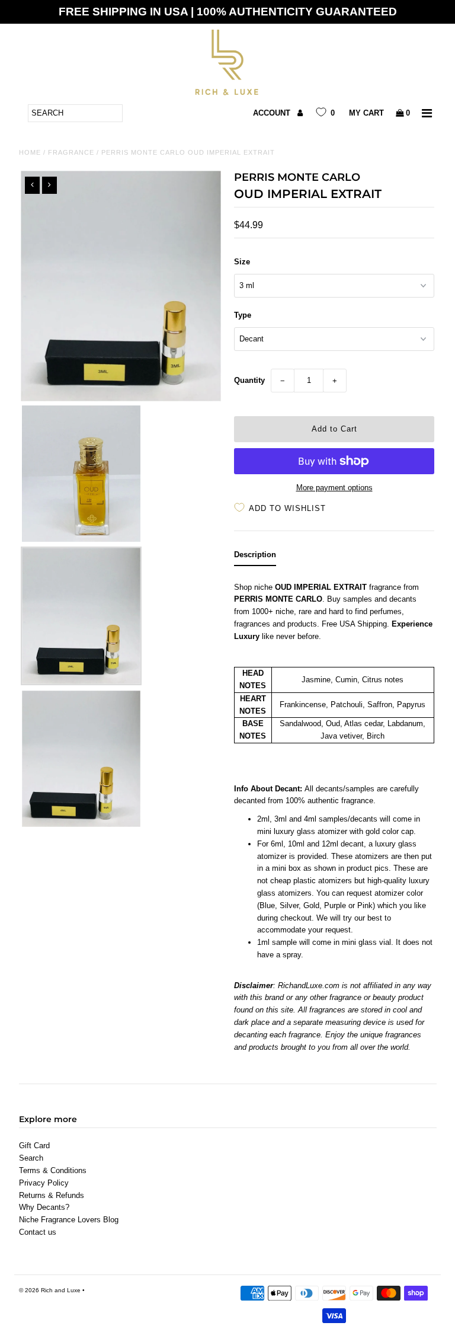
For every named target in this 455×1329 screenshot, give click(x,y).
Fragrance (71, 152)
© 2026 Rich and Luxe (50, 1290)
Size (242, 261)
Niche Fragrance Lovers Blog (68, 1219)
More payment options (334, 487)
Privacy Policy (44, 1182)
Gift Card (34, 1145)
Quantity (249, 380)
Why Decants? (44, 1207)
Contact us (37, 1232)
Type (242, 315)
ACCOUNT (273, 112)
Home (30, 152)
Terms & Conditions (52, 1170)
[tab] (255, 557)
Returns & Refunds (51, 1195)
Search (31, 1158)
